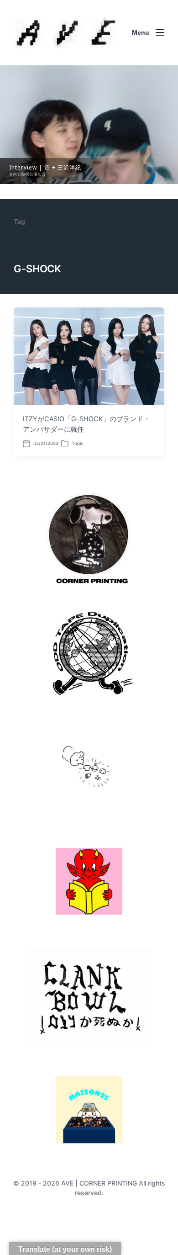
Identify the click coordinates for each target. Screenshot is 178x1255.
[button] (89, 124)
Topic (78, 443)
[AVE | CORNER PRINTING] (66, 32)
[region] (89, 124)
